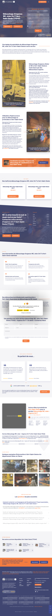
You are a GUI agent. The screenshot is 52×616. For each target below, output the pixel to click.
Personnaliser (32, 310)
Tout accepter (20, 310)
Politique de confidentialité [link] (26, 312)
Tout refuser (26, 310)
